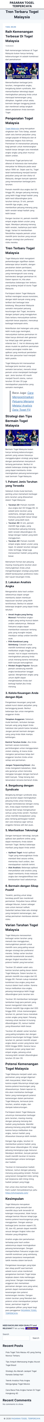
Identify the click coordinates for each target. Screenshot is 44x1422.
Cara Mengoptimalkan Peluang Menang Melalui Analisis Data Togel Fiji (23, 401)
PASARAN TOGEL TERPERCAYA (25, 1418)
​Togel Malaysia (12, 128)
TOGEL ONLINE (10, 27)
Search (6, 1334)
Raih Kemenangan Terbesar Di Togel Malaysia (19, 36)
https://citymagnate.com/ (16, 1193)
